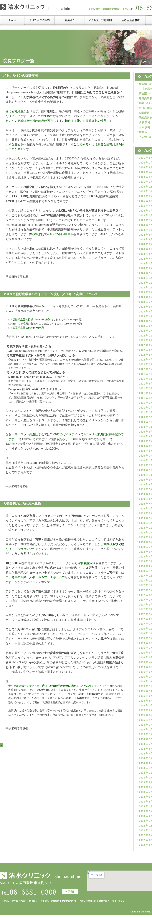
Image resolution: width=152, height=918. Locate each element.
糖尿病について (69, 901)
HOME (6, 901)
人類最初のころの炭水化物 (22, 503)
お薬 (141, 127)
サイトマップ (118, 901)
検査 (141, 131)
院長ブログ (104, 901)
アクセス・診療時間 (50, 901)
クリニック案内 (19, 901)
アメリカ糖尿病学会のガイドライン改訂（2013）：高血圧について (50, 294)
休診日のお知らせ (88, 901)
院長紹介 (33, 901)
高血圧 (143, 93)
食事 (141, 122)
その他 (143, 136)
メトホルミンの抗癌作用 (20, 75)
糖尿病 (143, 83)
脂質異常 (144, 98)
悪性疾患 (144, 117)
